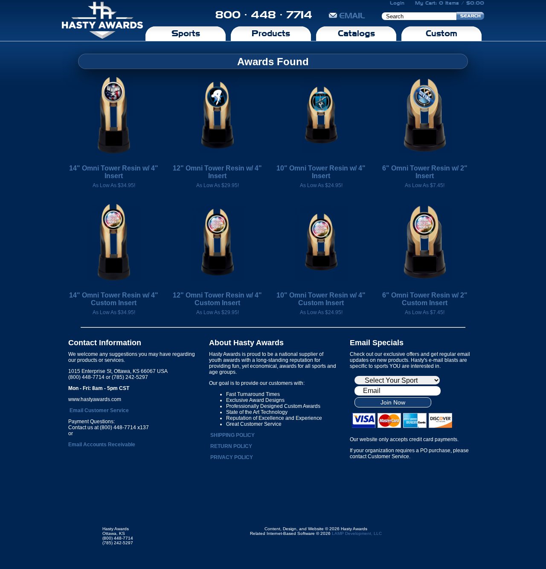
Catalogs (356, 33)
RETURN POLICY (231, 446)
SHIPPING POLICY (232, 435)
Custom (441, 33)
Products (271, 33)
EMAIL (352, 15)
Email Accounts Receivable (101, 445)
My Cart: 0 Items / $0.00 (449, 3)
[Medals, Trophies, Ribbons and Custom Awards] (102, 20)
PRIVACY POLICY (231, 457)
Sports (185, 33)
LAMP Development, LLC (357, 533)
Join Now (392, 402)
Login (397, 3)
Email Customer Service (99, 410)
